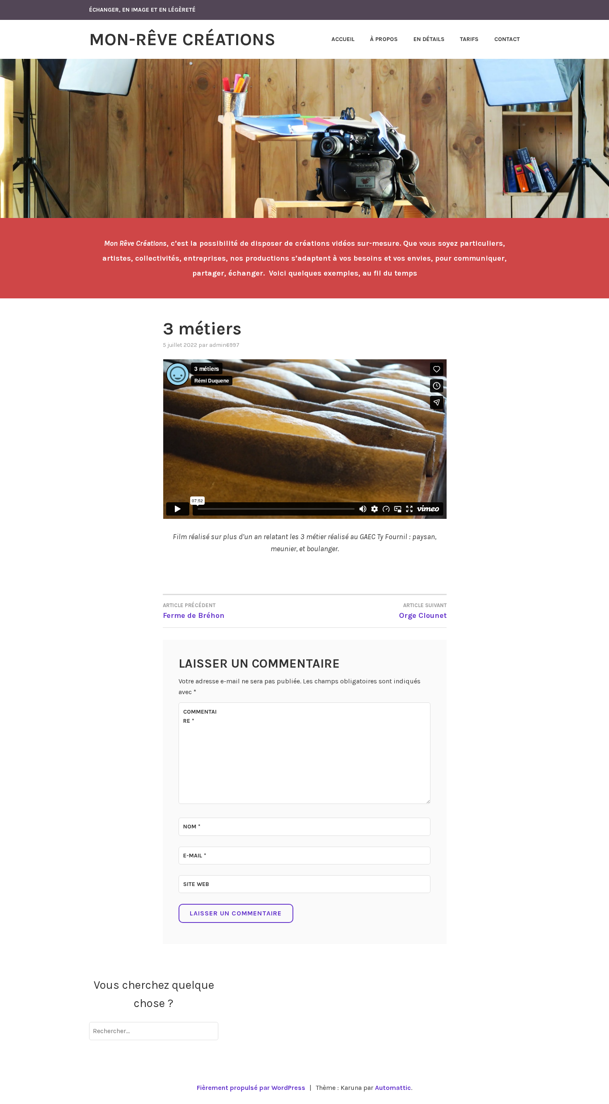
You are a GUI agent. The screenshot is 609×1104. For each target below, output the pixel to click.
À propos (384, 39)
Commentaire (200, 716)
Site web (196, 884)
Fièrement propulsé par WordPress (251, 1088)
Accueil (343, 39)
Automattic (393, 1088)
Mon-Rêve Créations (182, 39)
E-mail (194, 855)
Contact (507, 39)
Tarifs (469, 39)
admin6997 (224, 345)
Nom (192, 826)
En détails (429, 39)
